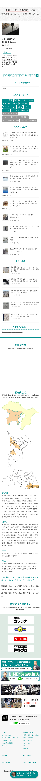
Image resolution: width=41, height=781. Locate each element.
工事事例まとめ (6, 740)
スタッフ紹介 (27, 743)
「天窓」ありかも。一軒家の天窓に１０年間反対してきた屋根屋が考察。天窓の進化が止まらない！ (24, 203)
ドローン (27, 107)
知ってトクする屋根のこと (10, 738)
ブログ (4, 732)
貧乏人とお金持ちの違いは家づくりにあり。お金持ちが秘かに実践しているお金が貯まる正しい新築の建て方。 (24, 149)
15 (26, 76)
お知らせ (4, 755)
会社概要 (25, 748)
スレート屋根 (7, 100)
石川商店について (28, 732)
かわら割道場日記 (7, 743)
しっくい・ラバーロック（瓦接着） (15, 117)
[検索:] (20, 88)
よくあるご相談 (6, 735)
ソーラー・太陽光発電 (29, 120)
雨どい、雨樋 (24, 103)
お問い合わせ (6, 762)
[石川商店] (5, 720)
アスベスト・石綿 (9, 107)
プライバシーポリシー (29, 762)
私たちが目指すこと (29, 738)
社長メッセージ (27, 740)
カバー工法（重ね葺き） (20, 110)
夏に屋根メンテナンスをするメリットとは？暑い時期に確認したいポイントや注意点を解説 (25, 269)
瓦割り (19, 107)
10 (21, 76)
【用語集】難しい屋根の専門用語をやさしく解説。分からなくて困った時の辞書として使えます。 (24, 135)
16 (29, 76)
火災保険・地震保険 (10, 114)
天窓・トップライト (10, 103)
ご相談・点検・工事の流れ (30, 735)
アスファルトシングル (11, 120)
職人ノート (7, 52)
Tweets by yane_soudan (12, 332)
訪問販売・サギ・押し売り (23, 100)
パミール (6, 110)
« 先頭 (12, 76)
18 (34, 76)
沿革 (24, 746)
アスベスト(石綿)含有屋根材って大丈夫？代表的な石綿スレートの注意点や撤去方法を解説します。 (24, 190)
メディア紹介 (27, 755)
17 (31, 76)
